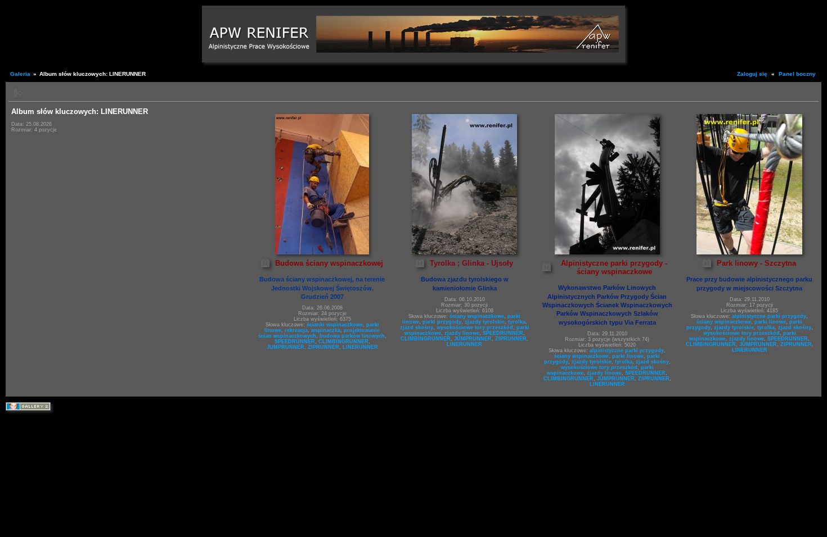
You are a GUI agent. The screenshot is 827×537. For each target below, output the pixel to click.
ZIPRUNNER (323, 347)
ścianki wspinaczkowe (335, 324)
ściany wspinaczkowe (477, 316)
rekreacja (296, 330)
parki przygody (442, 322)
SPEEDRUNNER (295, 341)
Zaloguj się (752, 74)
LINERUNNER (360, 347)
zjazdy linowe (461, 333)
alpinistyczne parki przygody (627, 350)
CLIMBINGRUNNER (343, 341)
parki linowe (628, 356)
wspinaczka (325, 330)
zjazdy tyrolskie (485, 322)
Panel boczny (797, 74)
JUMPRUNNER (285, 347)
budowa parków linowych (352, 336)
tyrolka (516, 322)
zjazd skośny (416, 327)
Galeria (20, 74)
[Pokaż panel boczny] (18, 93)
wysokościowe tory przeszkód (475, 327)
